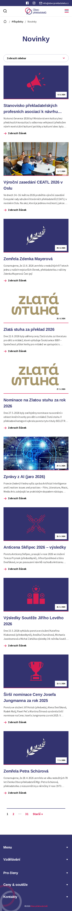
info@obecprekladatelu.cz (56, 3)
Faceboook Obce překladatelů (28, 3)
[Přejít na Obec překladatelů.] (5, 21)
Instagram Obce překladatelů (34, 3)
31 (27, 814)
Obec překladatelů (39, 906)
